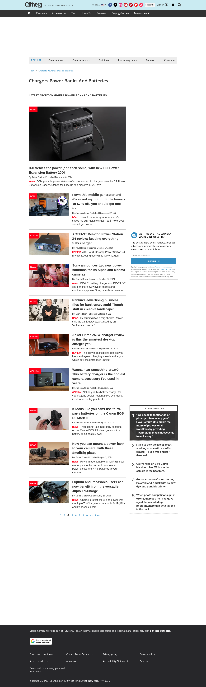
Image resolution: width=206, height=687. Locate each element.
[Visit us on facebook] (110, 5)
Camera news (55, 60)
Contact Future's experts (79, 654)
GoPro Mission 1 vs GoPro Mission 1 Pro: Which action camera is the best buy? (153, 467)
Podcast (150, 60)
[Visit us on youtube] (126, 5)
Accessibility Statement (115, 661)
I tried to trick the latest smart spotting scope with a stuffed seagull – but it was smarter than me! (154, 450)
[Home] (29, 13)
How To (87, 13)
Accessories (59, 13)
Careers (144, 661)
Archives (95, 515)
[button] (179, 4)
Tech (74, 13)
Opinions (104, 60)
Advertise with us (39, 661)
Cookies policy (147, 654)
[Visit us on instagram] (120, 5)
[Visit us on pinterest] (131, 5)
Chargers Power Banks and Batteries (55, 70)
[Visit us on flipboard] (136, 5)
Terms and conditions (41, 654)
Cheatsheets (171, 60)
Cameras (41, 13)
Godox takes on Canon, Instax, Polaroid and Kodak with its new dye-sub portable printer (155, 483)
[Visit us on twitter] (115, 5)
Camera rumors (80, 60)
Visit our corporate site (157, 630)
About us (71, 661)
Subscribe (149, 4)
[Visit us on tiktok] (141, 5)
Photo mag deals (127, 60)
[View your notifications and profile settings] (173, 5)
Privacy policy (110, 654)
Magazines (141, 13)
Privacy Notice (165, 269)
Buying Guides (120, 13)
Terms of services (162, 267)
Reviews (101, 13)
